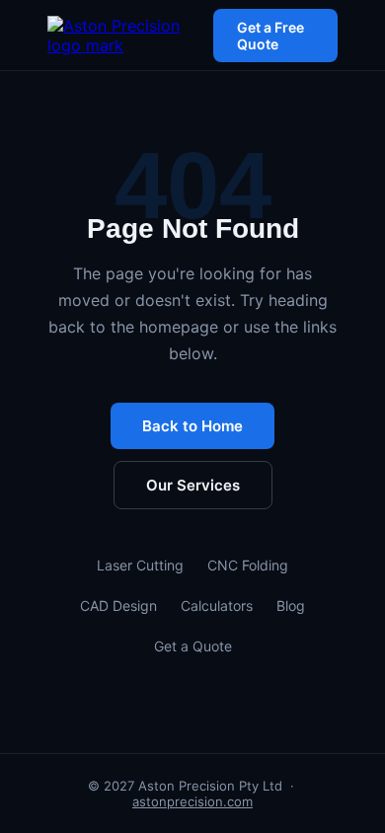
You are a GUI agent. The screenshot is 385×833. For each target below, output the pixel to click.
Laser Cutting (140, 565)
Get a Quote (193, 646)
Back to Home (192, 425)
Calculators (217, 605)
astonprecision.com (192, 801)
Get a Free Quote (270, 35)
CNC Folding (247, 565)
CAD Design (118, 605)
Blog (290, 605)
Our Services (193, 485)
